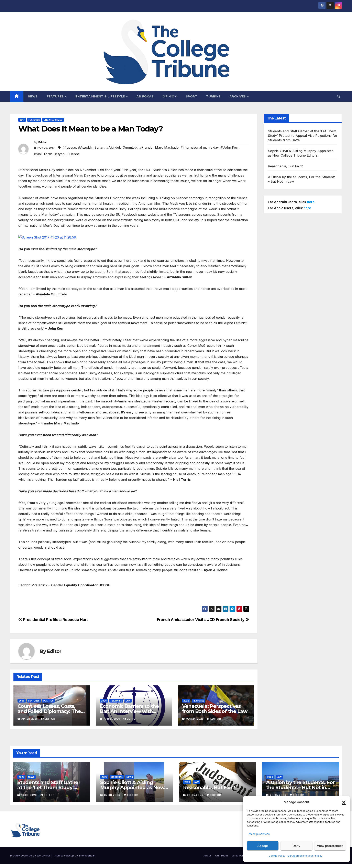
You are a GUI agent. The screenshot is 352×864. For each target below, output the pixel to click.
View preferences (330, 846)
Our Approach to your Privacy (304, 855)
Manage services (259, 833)
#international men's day (200, 147)
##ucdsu (69, 147)
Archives (238, 96)
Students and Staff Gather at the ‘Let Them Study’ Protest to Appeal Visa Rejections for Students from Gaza (303, 135)
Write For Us (239, 855)
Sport (191, 96)
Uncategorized (53, 120)
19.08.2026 (29, 795)
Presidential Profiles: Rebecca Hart (55, 619)
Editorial (117, 777)
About (207, 855)
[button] (344, 802)
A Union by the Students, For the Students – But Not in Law (300, 787)
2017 (22, 120)
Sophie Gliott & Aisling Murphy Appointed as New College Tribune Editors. (132, 787)
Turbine (213, 96)
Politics (48, 700)
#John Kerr (230, 147)
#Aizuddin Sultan (91, 147)
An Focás (145, 96)
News (33, 96)
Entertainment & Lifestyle (100, 96)
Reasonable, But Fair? (285, 166)
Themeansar (87, 855)
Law (128, 700)
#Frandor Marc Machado (159, 147)
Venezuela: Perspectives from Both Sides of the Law (214, 708)
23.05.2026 (195, 795)
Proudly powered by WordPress (30, 855)
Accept (262, 846)
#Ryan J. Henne (67, 154)
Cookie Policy (277, 855)
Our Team (221, 855)
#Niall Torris (43, 154)
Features (56, 96)
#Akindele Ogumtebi (121, 147)
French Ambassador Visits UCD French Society (201, 619)
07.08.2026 (112, 795)
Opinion (170, 96)
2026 (21, 700)
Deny (296, 846)
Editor (42, 142)
